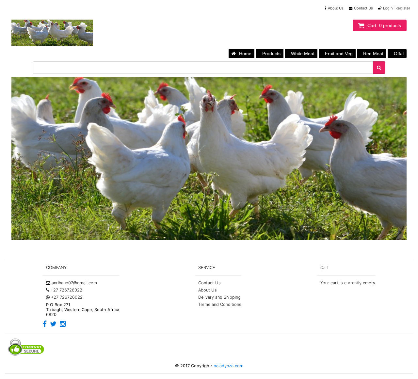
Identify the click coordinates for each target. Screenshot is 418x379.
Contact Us (363, 8)
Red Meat (373, 53)
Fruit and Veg (339, 53)
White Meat (302, 53)
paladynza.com (227, 365)
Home (245, 53)
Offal (399, 53)
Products (271, 53)
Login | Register (396, 8)
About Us (336, 8)
